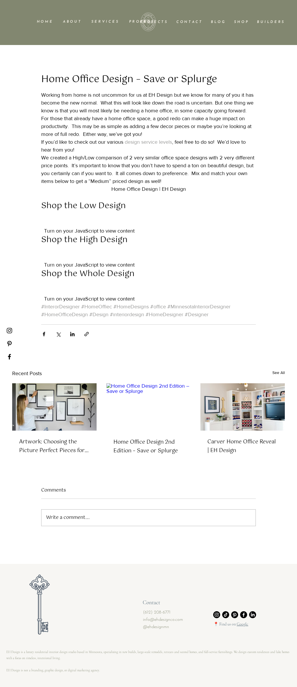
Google (242, 624)
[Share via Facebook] (44, 334)
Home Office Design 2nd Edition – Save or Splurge (145, 446)
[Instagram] (9, 330)
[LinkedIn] (252, 614)
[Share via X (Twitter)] (58, 334)
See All (278, 372)
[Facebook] (9, 356)
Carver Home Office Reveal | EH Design (241, 446)
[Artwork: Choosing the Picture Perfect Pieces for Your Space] (54, 407)
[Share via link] (86, 334)
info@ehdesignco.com (163, 620)
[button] (72, 21)
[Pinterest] (9, 343)
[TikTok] (225, 614)
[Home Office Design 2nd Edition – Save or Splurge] (148, 407)
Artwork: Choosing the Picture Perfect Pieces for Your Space (52, 446)
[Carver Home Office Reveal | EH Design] (242, 407)
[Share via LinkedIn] (72, 334)
